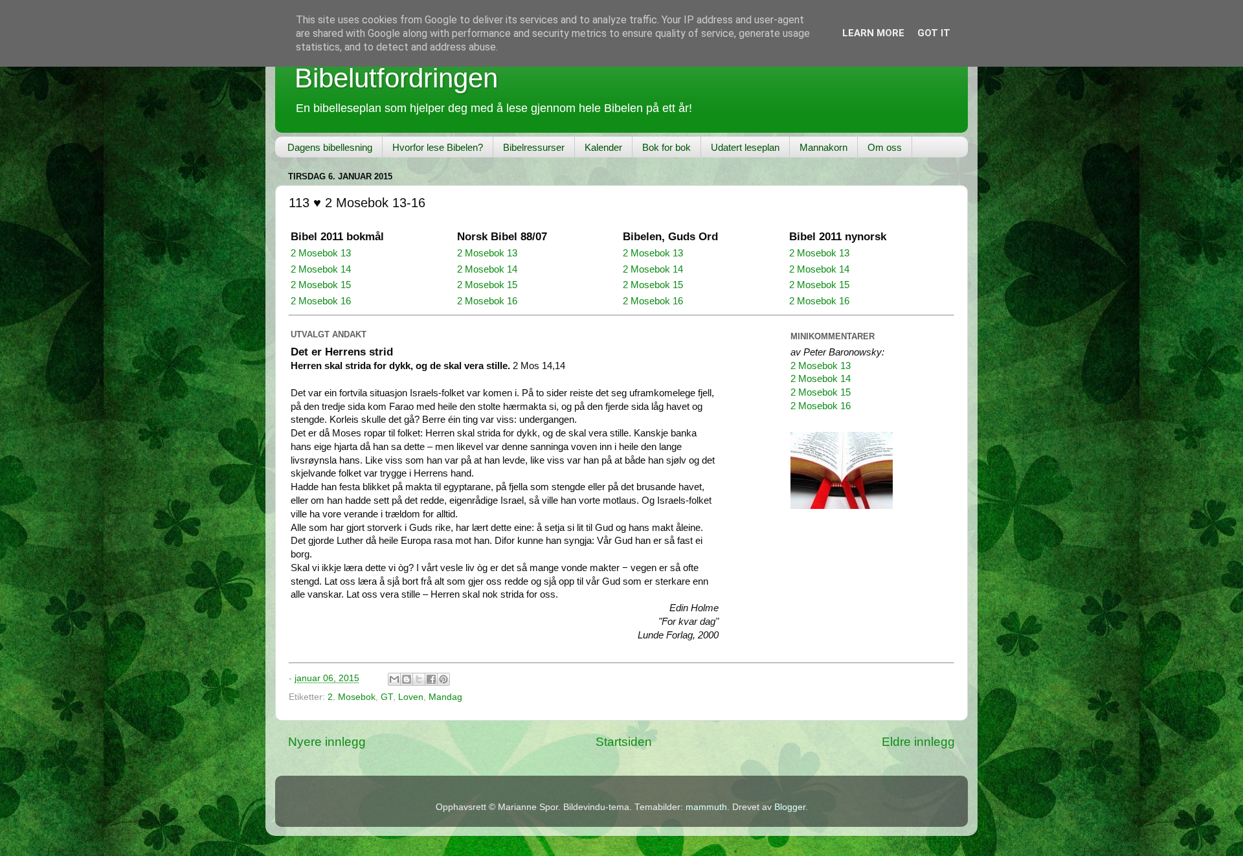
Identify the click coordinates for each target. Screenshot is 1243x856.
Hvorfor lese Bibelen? (437, 147)
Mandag (445, 697)
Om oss (885, 147)
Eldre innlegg (918, 742)
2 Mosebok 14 (321, 269)
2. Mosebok (351, 697)
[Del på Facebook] (431, 679)
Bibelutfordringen (396, 78)
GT (387, 697)
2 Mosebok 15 (321, 285)
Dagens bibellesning (329, 147)
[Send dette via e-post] (394, 679)
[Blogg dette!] (406, 679)
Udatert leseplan (745, 147)
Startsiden (624, 742)
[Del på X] (418, 679)
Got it (933, 33)
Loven (410, 697)
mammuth (706, 807)
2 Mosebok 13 (321, 253)
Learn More (873, 33)
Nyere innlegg (327, 742)
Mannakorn (823, 147)
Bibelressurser (534, 147)
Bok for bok (666, 147)
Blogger (789, 807)
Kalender (603, 147)
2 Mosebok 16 (321, 301)
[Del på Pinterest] (443, 679)
